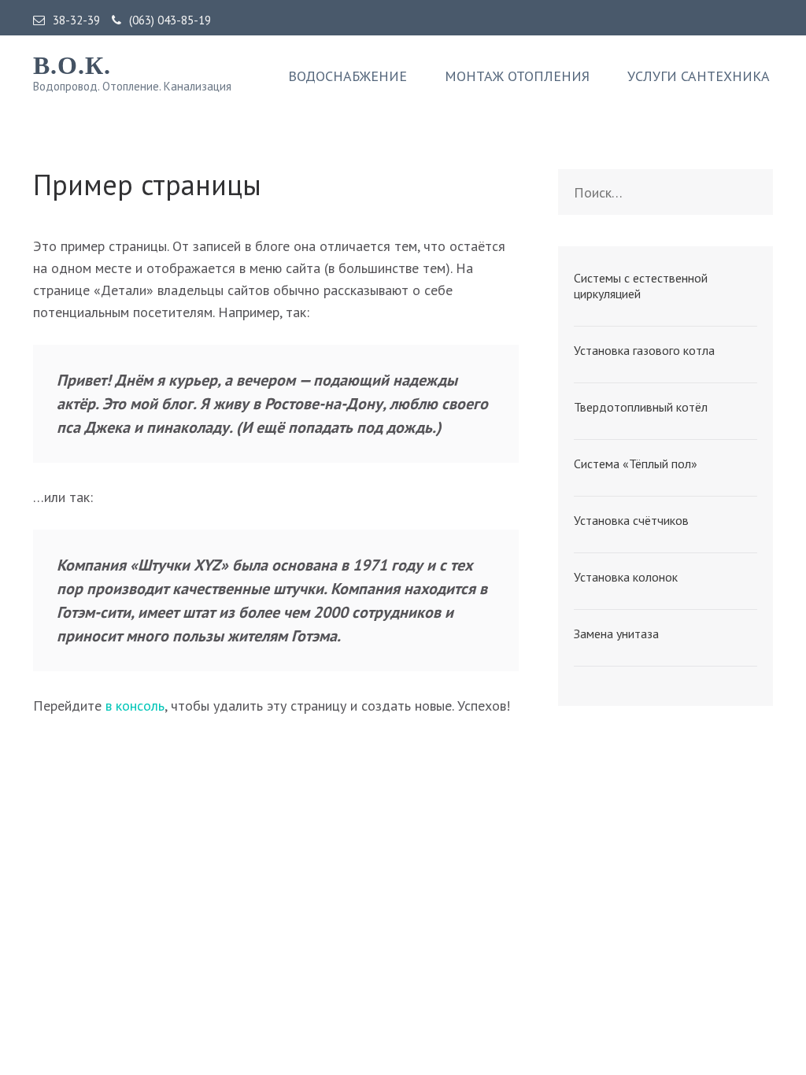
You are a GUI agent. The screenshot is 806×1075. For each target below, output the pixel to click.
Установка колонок (626, 577)
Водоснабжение (347, 76)
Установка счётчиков (631, 520)
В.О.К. (72, 65)
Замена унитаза (616, 633)
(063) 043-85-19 (170, 20)
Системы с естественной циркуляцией (641, 285)
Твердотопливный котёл (641, 407)
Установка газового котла (644, 350)
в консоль (135, 705)
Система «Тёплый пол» (635, 463)
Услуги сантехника (698, 76)
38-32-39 (76, 20)
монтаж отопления (517, 76)
